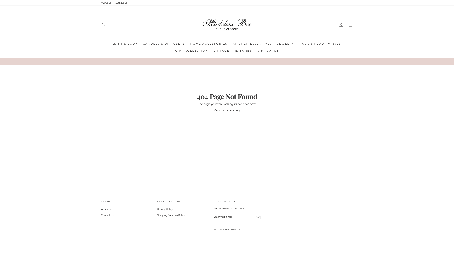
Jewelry (285, 43)
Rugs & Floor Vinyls (320, 43)
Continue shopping (227, 110)
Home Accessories (208, 43)
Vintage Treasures (233, 50)
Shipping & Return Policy (171, 215)
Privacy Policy (165, 209)
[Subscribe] (258, 217)
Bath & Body (125, 43)
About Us (106, 2)
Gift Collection (191, 50)
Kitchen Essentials (252, 43)
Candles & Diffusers (164, 43)
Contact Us (121, 2)
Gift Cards (268, 50)
